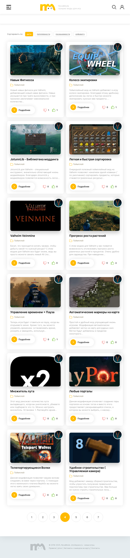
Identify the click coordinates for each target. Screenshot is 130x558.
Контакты (95, 548)
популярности (43, 34)
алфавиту (80, 34)
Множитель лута (22, 391)
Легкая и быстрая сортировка (90, 159)
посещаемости (63, 34)
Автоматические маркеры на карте (94, 312)
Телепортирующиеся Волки (30, 467)
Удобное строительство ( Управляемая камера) (87, 469)
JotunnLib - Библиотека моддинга (34, 159)
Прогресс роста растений (87, 235)
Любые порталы (80, 391)
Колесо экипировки (83, 80)
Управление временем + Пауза (32, 312)
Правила (52, 548)
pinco (60, 548)
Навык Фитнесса (22, 80)
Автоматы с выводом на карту (77, 548)
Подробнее (24, 110)
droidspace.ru (77, 545)
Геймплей (19, 85)
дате (29, 34)
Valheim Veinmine (22, 235)
